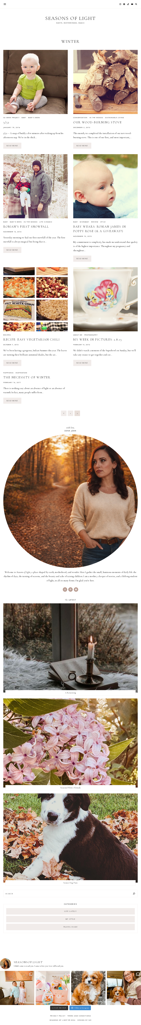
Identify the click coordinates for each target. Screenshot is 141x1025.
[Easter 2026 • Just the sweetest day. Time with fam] (17, 988)
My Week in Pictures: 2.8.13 (97, 339)
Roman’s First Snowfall (26, 226)
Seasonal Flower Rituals (70, 787)
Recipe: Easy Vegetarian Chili (31, 339)
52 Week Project (11, 117)
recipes (7, 335)
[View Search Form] (136, 4)
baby (24, 117)
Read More (14, 146)
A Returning (70, 692)
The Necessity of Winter (27, 377)
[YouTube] (132, 4)
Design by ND (84, 1020)
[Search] (134, 893)
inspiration (21, 373)
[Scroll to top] (136, 1018)
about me (77, 335)
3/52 (6, 122)
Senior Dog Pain (70, 883)
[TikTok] (128, 4)
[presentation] (35, 82)
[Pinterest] (124, 4)
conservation (80, 117)
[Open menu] (4, 4)
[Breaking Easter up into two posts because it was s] (53, 988)
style (103, 222)
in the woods (96, 117)
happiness (8, 373)
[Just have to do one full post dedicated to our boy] (88, 988)
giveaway (84, 222)
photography (91, 335)
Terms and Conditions (79, 1016)
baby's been (34, 117)
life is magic (45, 222)
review (94, 222)
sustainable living (114, 117)
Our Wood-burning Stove (97, 122)
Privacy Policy (58, 1016)
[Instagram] (120, 4)
